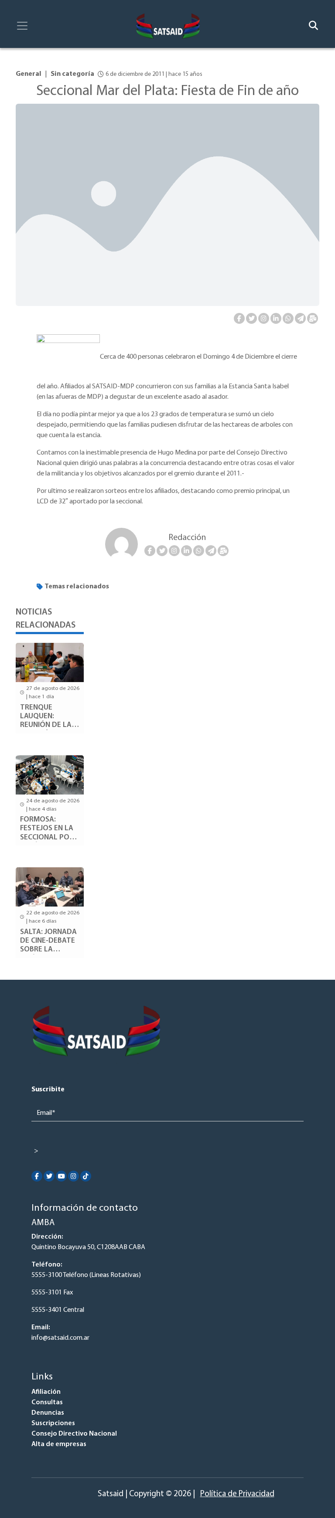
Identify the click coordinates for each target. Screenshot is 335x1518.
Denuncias (47, 1412)
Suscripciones (53, 1423)
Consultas (47, 1402)
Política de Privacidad (237, 1494)
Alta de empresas (58, 1444)
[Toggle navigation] (22, 25)
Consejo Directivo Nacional (74, 1433)
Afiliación (46, 1392)
